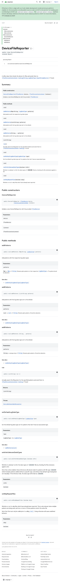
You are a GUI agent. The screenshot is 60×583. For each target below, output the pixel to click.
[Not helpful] (57, 23)
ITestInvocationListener (37, 94)
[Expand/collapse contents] (11, 27)
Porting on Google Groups (27, 569)
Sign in (56, 2)
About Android (5, 575)
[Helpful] (54, 23)
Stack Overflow (44, 564)
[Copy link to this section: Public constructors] (21, 190)
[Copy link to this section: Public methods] (17, 241)
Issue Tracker (44, 566)
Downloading (5, 559)
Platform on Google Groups (28, 564)
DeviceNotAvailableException (12, 404)
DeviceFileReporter (9, 94)
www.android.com (45, 559)
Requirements (5, 556)
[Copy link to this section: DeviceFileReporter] (17, 195)
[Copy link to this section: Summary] (12, 85)
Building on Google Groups (28, 566)
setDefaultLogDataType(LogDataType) (17, 282)
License (24, 575)
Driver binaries (5, 566)
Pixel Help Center (45, 556)
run (4, 144)
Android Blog (24, 559)
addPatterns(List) (11, 448)
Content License (45, 542)
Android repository (6, 554)
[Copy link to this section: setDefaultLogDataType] (20, 412)
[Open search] (37, 2)
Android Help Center (46, 554)
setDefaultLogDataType (10, 156)
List (9, 313)
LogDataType (23, 111)
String (14, 271)
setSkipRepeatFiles (9, 179)
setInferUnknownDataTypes (12, 167)
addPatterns (7, 111)
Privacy (30, 575)
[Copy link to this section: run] (5, 368)
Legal (19, 575)
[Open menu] (2, 2)
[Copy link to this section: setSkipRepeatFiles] (17, 494)
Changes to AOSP (9, 15)
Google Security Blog (26, 561)
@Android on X (25, 554)
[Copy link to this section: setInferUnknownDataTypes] (23, 453)
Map (9, 271)
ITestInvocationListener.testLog (14, 148)
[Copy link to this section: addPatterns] (12, 246)
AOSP (3, 23)
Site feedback (36, 575)
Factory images (6, 564)
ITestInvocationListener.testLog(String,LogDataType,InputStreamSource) (25, 78)
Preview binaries (6, 561)
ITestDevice (20, 94)
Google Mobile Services (46, 561)
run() (31, 511)
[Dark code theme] (57, 200)
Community (14, 575)
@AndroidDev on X (26, 556)
